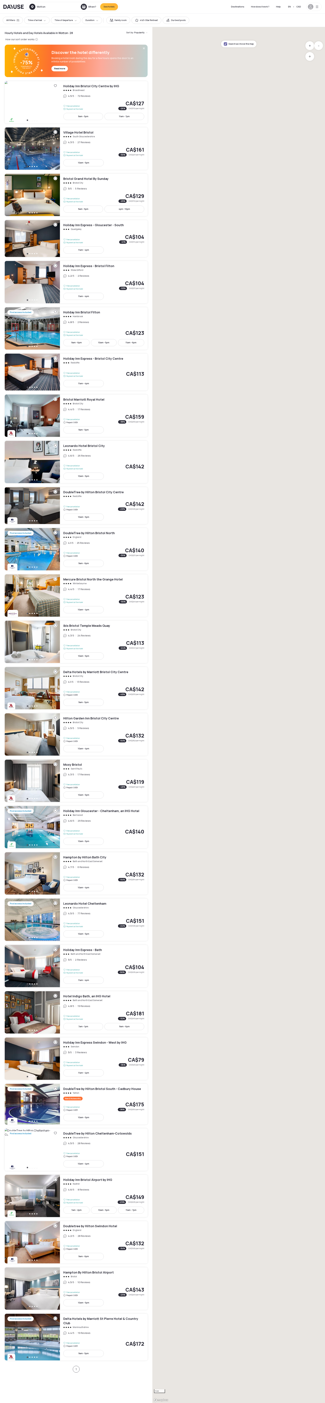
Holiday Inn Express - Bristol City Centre (76, 372)
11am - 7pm (124, 116)
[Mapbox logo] (160, 1400)
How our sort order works (20, 39)
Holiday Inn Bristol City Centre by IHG (76, 102)
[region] (238, 715)
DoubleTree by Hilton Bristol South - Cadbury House (76, 1104)
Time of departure (64, 20)
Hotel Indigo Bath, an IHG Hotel (76, 1012)
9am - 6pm (76, 342)
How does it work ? (260, 6)
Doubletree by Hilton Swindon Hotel (76, 1242)
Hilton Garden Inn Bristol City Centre (76, 734)
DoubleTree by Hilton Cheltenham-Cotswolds (76, 1149)
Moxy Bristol (76, 781)
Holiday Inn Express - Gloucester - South (76, 238)
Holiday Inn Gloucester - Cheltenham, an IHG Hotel (76, 827)
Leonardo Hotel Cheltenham (76, 920)
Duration (89, 20)
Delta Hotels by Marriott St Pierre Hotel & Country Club (76, 1337)
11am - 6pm (131, 342)
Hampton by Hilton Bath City (76, 873)
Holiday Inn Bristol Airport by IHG (76, 1196)
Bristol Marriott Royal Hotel (76, 416)
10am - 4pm (83, 609)
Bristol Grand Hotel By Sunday (76, 195)
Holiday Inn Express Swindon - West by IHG (76, 1059)
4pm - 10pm (124, 209)
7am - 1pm (83, 1026)
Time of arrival (35, 20)
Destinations (237, 6)
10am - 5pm (83, 162)
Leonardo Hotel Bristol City (76, 462)
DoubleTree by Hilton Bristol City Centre (76, 505)
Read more (59, 68)
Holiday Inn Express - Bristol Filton (76, 282)
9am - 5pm (83, 116)
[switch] (118, 20)
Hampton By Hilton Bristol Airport (76, 1288)
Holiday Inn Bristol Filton (76, 328)
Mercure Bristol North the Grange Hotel (76, 595)
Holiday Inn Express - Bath (76, 966)
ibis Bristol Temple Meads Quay (76, 642)
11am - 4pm (83, 249)
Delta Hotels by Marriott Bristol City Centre (76, 688)
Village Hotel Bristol (76, 148)
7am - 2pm (76, 1210)
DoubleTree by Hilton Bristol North (76, 549)
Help (278, 6)
